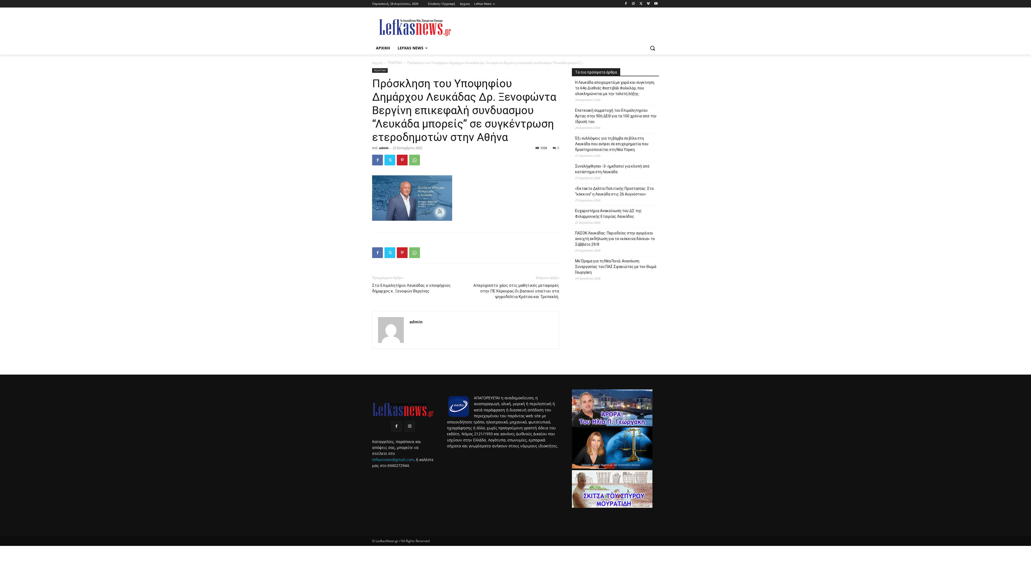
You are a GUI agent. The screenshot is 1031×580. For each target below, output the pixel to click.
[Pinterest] (402, 160)
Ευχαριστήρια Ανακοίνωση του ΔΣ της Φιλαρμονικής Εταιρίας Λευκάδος (608, 214)
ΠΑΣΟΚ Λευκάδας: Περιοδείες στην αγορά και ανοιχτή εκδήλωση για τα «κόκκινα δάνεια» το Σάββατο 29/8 (615, 239)
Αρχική (377, 62)
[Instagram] (633, 4)
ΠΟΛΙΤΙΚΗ (395, 62)
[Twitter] (641, 4)
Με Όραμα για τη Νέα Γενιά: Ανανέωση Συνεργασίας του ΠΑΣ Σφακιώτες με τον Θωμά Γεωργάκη (615, 266)
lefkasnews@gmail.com (393, 459)
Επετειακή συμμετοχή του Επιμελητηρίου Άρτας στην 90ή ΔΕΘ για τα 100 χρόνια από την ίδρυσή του (615, 116)
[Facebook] (626, 4)
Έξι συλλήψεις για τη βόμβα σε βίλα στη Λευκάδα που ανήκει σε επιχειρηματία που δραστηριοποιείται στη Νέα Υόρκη (611, 144)
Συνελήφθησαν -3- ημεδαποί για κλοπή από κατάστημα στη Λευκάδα (612, 169)
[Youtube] (656, 4)
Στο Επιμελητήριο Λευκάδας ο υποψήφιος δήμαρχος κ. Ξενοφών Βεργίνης (411, 288)
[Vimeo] (648, 4)
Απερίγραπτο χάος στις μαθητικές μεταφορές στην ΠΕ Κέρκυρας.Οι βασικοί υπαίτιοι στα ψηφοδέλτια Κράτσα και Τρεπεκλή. (516, 291)
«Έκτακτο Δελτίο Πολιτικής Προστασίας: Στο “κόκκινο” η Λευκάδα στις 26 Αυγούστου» (614, 191)
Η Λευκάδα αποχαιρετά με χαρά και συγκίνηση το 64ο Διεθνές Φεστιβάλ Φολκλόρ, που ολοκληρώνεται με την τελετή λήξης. (614, 88)
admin (384, 148)
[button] (652, 48)
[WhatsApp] (414, 160)
